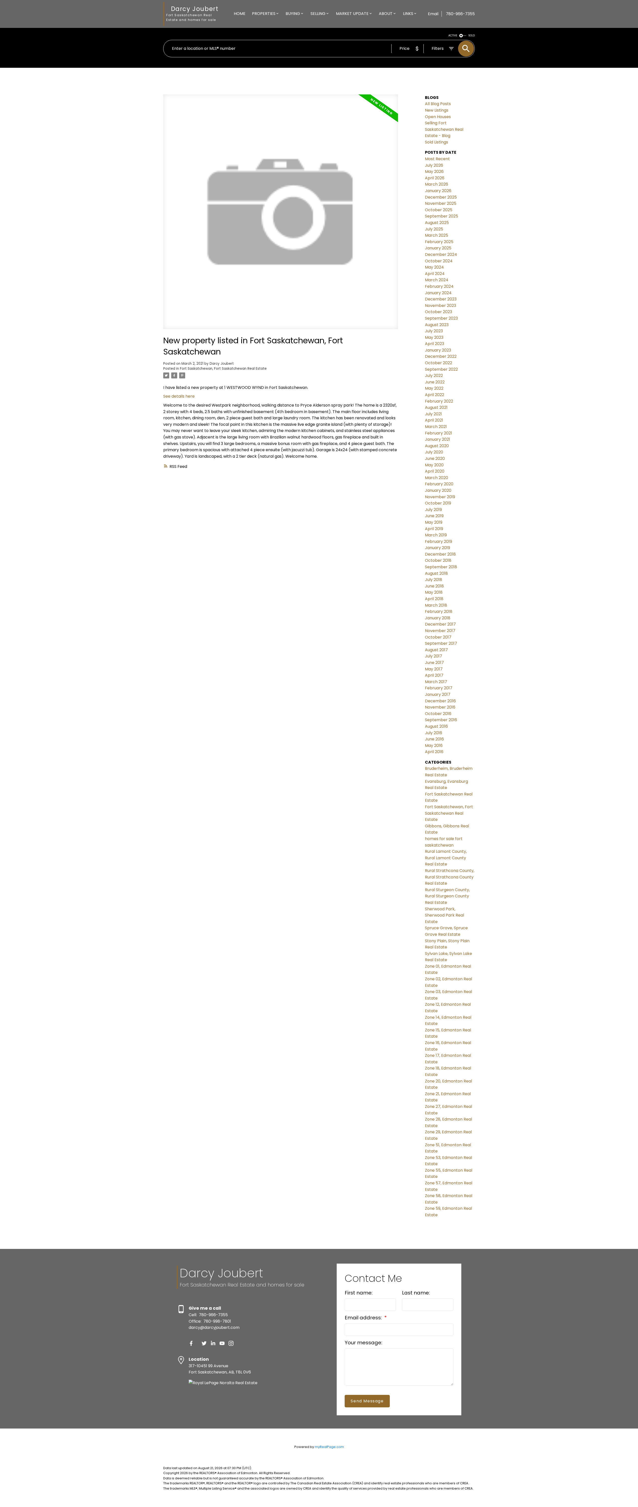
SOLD (471, 35)
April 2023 (434, 344)
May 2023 (434, 337)
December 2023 (441, 299)
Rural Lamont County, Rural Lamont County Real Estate (446, 858)
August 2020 (437, 446)
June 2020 (435, 458)
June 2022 (435, 382)
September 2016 (441, 720)
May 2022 (434, 388)
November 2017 (440, 631)
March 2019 (436, 535)
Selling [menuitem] (318, 13)
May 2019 (433, 522)
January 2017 (437, 694)
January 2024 (438, 293)
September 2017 (441, 643)
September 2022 (441, 369)
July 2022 (434, 375)
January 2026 (438, 191)
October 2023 (438, 312)
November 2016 (440, 707)
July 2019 (433, 509)
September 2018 (441, 567)
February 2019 (438, 541)
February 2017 (438, 688)
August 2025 (437, 222)
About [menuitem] (386, 13)
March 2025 (436, 235)
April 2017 (434, 675)
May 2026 (434, 171)
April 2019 (434, 529)
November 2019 (440, 497)
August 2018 (436, 573)
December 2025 (441, 197)
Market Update (352, 13)
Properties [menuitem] (263, 13)
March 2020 (436, 478)
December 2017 (440, 624)
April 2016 (434, 752)
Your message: (363, 1342)
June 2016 (434, 739)
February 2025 (439, 242)
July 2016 (433, 733)
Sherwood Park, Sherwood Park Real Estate (444, 915)
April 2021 (434, 420)
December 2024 (441, 254)
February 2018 (438, 611)
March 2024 (436, 280)
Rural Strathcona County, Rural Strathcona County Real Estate (449, 877)
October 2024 (439, 261)
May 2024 (434, 267)
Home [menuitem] (239, 13)
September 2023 (441, 318)
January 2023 (438, 350)
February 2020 (439, 484)
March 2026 (436, 184)
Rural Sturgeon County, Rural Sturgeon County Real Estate (447, 896)
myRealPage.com (329, 1447)
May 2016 (434, 745)
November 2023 (440, 305)
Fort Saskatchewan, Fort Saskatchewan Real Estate (223, 368)
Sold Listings (436, 142)
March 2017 (436, 682)
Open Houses (438, 117)
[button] (191, 1343)
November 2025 (440, 203)
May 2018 (434, 592)
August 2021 (436, 407)
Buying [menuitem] (293, 13)
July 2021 (433, 414)
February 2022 (439, 401)
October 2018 (438, 560)
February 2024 (439, 286)
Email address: (364, 1317)
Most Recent (437, 159)
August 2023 (437, 325)
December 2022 (441, 356)
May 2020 (434, 465)
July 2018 (433, 579)
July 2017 (433, 656)
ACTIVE (452, 35)
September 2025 (441, 216)
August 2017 (436, 650)
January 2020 (438, 490)
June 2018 (434, 586)
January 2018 (437, 618)
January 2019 (437, 548)
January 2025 (438, 248)
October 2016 (438, 714)
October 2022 (438, 363)
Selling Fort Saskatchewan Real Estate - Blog (444, 129)
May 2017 (434, 669)
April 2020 (434, 471)
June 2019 (434, 516)
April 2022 (434, 395)
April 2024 (435, 274)
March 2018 (436, 605)
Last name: (416, 1292)
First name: (359, 1292)
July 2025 (434, 229)
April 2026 (434, 178)
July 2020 (434, 452)
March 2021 (436, 427)
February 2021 (438, 433)
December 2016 (440, 701)
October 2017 (438, 637)
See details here (179, 396)
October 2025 (438, 210)
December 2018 (440, 554)
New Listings (436, 110)
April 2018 (434, 599)
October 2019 (438, 503)
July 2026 (434, 165)
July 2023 (434, 331)
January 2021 (437, 439)
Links (408, 13)
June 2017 (434, 662)
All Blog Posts (438, 104)
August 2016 (436, 726)
